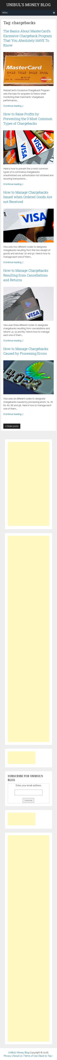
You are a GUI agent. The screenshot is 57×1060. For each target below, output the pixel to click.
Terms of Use (30, 1056)
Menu (5, 13)
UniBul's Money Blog (28, 5)
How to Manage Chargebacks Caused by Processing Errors (25, 351)
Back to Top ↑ (46, 1056)
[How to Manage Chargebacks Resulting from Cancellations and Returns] (28, 304)
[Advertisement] (28, 484)
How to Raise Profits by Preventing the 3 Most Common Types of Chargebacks (27, 119)
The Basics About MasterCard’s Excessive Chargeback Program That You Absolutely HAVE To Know (27, 38)
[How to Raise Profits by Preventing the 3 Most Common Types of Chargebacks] (28, 147)
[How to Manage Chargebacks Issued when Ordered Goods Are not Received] (28, 226)
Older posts (12, 426)
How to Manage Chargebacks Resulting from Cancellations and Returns (25, 275)
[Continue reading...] (13, 106)
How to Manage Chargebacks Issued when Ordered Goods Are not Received (27, 197)
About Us (17, 1056)
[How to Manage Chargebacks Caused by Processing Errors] (28, 377)
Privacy (7, 1056)
